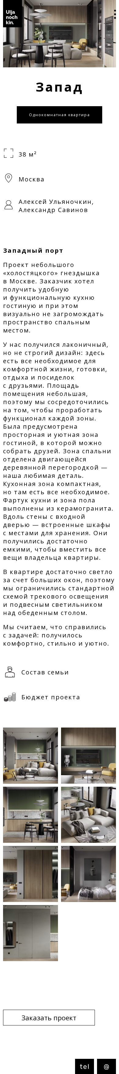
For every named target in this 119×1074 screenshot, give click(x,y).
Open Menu (110, 15)
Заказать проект (49, 1017)
